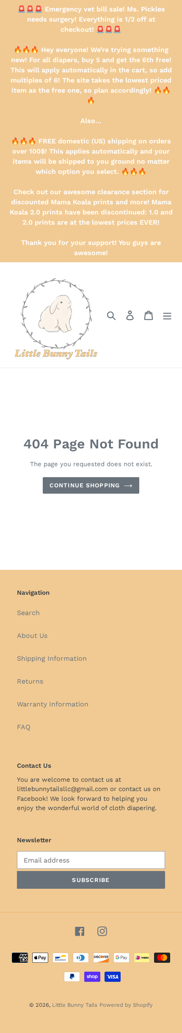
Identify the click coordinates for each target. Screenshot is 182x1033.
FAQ (23, 727)
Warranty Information (52, 704)
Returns (30, 681)
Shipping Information (52, 658)
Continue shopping (85, 485)
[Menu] (167, 314)
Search (28, 613)
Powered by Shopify (126, 1005)
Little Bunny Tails (74, 1005)
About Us (32, 636)
